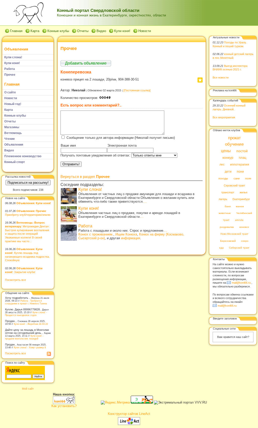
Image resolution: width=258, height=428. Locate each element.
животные (225, 213)
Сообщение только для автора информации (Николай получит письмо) (121, 138)
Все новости (221, 77)
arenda (239, 220)
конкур (227, 157)
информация (130, 238)
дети (228, 171)
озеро (244, 240)
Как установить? (64, 406)
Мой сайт (28, 388)
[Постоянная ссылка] (136, 90)
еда (221, 248)
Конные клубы (58, 31)
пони (240, 171)
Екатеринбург (241, 199)
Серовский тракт (234, 185)
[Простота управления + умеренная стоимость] (129, 424)
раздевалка (227, 227)
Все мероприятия (224, 117)
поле (248, 178)
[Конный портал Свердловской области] (64, 403)
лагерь (223, 199)
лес (221, 165)
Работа (85, 226)
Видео (101, 31)
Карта (34, 31)
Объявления (16, 49)
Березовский (228, 240)
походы (223, 178)
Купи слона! (90, 189)
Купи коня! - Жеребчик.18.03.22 (31, 324)
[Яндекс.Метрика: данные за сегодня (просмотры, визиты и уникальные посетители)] (115, 402)
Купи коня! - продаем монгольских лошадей (24, 337)
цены (226, 150)
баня (228, 206)
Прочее (68, 48)
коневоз (244, 227)
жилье (243, 192)
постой (242, 151)
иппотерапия (239, 165)
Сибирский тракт (239, 248)
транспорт (227, 192)
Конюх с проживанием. (95, 234)
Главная (16, 31)
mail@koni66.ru (241, 282)
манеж (240, 206)
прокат (234, 138)
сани (237, 178)
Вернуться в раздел (85, 176)
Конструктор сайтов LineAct (129, 414)
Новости (144, 31)
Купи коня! (122, 31)
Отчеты (82, 31)
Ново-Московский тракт (234, 234)
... (145, 201)
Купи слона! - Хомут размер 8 (30, 347)
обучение (234, 144)
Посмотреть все (15, 279)
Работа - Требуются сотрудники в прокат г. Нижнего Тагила (26, 302)
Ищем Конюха (126, 234)
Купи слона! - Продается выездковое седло (26, 313)
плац (242, 157)
